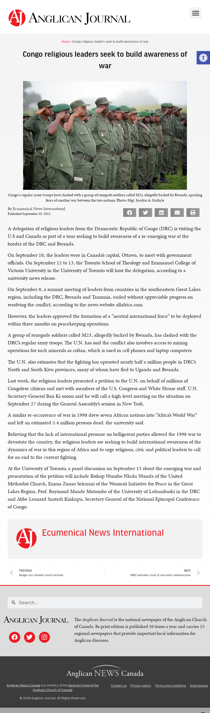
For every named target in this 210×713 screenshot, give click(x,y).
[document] (105, 356)
